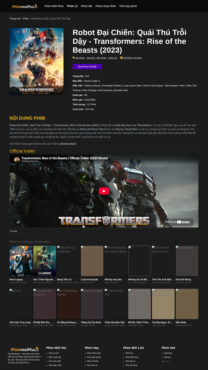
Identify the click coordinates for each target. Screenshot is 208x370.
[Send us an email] (196, 6)
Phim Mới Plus (54, 6)
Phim (26, 18)
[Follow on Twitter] (192, 6)
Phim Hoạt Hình (105, 6)
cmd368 (179, 366)
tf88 (163, 366)
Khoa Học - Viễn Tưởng (96, 58)
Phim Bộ (86, 6)
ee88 (178, 368)
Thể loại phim (128, 6)
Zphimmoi (168, 353)
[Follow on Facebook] (184, 6)
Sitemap (167, 357)
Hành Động (80, 58)
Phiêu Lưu (112, 58)
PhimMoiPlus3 (14, 354)
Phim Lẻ (72, 6)
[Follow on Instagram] (188, 6)
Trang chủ (15, 18)
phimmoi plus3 (68, 143)
